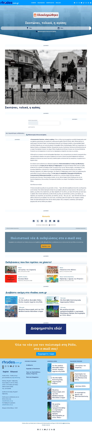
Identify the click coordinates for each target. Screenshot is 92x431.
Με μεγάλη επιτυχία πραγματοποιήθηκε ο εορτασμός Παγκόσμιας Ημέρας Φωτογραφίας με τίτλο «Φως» (72, 312)
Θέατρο (20, 267)
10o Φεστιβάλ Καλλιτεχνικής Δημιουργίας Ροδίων (70, 301)
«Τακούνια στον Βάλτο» (67, 270)
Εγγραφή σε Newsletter (33, 368)
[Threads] (86, 2)
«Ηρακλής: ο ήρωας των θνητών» (71, 279)
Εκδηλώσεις (41, 2)
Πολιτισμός (21, 298)
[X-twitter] (79, 2)
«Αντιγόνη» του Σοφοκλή (27, 270)
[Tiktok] (83, 2)
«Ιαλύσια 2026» (80, 386)
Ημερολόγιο (50, 2)
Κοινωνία (46, 216)
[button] (33, 221)
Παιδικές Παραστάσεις (69, 276)
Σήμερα (33, 2)
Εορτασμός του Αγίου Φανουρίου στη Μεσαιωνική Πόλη (81, 377)
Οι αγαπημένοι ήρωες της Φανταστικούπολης (81, 395)
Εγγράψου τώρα (46, 246)
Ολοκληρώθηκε (47, 15)
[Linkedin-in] (88, 2)
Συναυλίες (25, 276)
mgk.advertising (16, 377)
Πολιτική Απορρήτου (32, 377)
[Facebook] (74, 2)
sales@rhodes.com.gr (7, 404)
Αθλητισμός (21, 307)
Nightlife (20, 276)
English (58, 2)
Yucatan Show (23, 279)
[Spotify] (90, 2)
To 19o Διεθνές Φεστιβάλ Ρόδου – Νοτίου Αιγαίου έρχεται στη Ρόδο (31, 301)
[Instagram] (76, 2)
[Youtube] (81, 2)
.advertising (66, 423)
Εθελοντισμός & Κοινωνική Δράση (47, 31)
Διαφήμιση (29, 365)
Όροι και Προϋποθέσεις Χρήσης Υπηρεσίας (33, 372)
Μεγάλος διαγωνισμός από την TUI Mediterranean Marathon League (31, 310)
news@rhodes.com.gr (7, 401)
